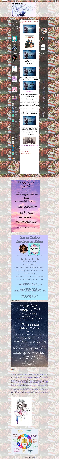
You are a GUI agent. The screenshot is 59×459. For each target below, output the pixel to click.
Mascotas (12, 383)
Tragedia (23, 392)
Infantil (14, 381)
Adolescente (46, 374)
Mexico (23, 383)
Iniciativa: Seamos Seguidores (16, 104)
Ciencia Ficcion (46, 376)
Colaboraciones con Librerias (42, 377)
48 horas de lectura (29, 374)
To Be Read (21, 392)
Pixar (29, 385)
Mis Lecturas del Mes (39, 383)
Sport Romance (28, 391)
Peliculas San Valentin (18, 385)
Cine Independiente (16, 377)
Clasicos (21, 377)
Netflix (12, 384)
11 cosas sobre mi (14, 374)
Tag (42, 391)
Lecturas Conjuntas (40, 381)
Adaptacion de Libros (42, 374)
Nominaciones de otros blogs (18, 384)
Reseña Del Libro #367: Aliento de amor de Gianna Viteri (16, 153)
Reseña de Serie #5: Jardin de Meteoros (16, 108)
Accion (32, 374)
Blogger (34, 457)
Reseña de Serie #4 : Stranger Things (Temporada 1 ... (43, 98)
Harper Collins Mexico (34, 380)
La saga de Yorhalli (35, 381)
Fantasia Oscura (16, 379)
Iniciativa (18, 381)
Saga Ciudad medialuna (16, 388)
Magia (40, 382)
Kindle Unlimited (31, 381)
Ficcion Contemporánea (30, 379)
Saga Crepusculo (20, 388)
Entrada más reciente (22, 173)
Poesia (36, 385)
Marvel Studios (46, 382)
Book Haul (17, 376)
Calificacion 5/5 (38, 376)
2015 (42, 116)
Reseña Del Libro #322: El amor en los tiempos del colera (16, 146)
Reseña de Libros (15, 387)
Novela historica (29, 384)
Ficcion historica (34, 379)
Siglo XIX (23, 391)
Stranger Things (31, 391)
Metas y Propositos (20, 383)
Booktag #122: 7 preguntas (16, 149)
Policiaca (39, 385)
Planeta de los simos (31, 385)
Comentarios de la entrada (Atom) (31, 175)
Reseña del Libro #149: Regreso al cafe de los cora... (43, 80)
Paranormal (41, 384)
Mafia (39, 382)
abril (42, 110)
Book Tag (20, 376)
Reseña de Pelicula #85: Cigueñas (43, 90)
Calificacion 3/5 (31, 376)
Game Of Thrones (14, 380)
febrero (43, 112)
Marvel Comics (43, 382)
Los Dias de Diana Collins (35, 382)
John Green (25, 381)
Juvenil (27, 381)
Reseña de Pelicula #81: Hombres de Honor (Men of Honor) (16, 111)
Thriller (14, 392)
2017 (42, 114)
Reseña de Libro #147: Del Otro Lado (43, 87)
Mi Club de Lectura (26, 383)
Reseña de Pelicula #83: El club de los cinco (44, 101)
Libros (47, 381)
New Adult (15, 384)
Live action (27, 382)
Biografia (14, 376)
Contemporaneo (25, 378)
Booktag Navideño (28, 376)
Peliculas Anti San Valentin (13, 385)
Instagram (42, 57)
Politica (41, 385)
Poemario (35, 385)
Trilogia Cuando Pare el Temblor (33, 392)
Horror (11, 381)
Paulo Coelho (44, 384)
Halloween (30, 380)
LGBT (44, 381)
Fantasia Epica (12, 379)
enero (43, 113)
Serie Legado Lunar (13, 391)
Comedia (15, 378)
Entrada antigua (37, 173)
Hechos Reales (39, 380)
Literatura (20, 382)
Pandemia (38, 384)
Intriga (20, 381)
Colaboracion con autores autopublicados (27, 377)
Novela (22, 384)
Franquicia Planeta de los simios (44, 379)
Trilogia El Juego (38, 392)
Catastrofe (42, 376)
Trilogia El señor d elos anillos (43, 392)
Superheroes (34, 391)
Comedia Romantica (19, 378)
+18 (11, 374)
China (43, 376)
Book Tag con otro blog (24, 376)
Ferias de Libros (23, 379)
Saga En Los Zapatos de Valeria (20, 389)
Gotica (24, 380)
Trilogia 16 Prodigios (28, 392)
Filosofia (37, 379)
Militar (33, 383)
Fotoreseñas (40, 379)
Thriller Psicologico (17, 392)
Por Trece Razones (43, 385)
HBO (36, 380)
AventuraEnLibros (16, 3)
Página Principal (30, 173)
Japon (22, 381)
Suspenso (37, 391)
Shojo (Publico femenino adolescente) (18, 391)
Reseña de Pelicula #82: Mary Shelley (43, 104)
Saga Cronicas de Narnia (24, 388)
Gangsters (23, 380)
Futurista (12, 380)
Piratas (27, 385)
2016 (42, 115)
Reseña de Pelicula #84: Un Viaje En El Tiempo (43, 93)
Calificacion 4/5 (34, 376)
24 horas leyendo (24, 374)
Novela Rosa (32, 384)
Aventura (28, 375)
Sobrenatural (25, 391)
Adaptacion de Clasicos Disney (36, 374)
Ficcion (26, 379)
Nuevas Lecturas (35, 384)
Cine (12, 377)
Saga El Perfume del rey (15, 389)
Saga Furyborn (28, 389)
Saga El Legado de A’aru (37, 388)
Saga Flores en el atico (25, 389)
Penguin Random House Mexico (23, 385)
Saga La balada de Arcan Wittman (42, 389)
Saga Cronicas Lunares (29, 388)
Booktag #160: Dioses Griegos (16, 142)
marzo (43, 111)
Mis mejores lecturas (45, 383)
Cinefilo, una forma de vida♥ (15, 369)
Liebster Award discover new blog (15, 382)
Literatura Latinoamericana (24, 382)
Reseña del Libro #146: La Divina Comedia (43, 107)
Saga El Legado (33, 388)
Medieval (15, 383)
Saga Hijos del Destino (36, 389)
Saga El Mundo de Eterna (42, 388)
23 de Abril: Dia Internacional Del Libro (19, 374)
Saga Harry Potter (32, 389)
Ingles (16, 381)
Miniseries (36, 383)
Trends (25, 392)
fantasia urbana (20, 379)
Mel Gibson (17, 383)
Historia (41, 380)
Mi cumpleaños (31, 383)
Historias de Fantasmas (45, 380)
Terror (12, 392)
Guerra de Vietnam (27, 380)
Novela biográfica (25, 384)
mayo (43, 109)
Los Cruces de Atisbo (30, 382)
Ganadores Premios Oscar (19, 380)
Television (46, 391)
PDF (46, 384)
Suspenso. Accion (40, 391)
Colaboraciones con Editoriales (36, 377)
